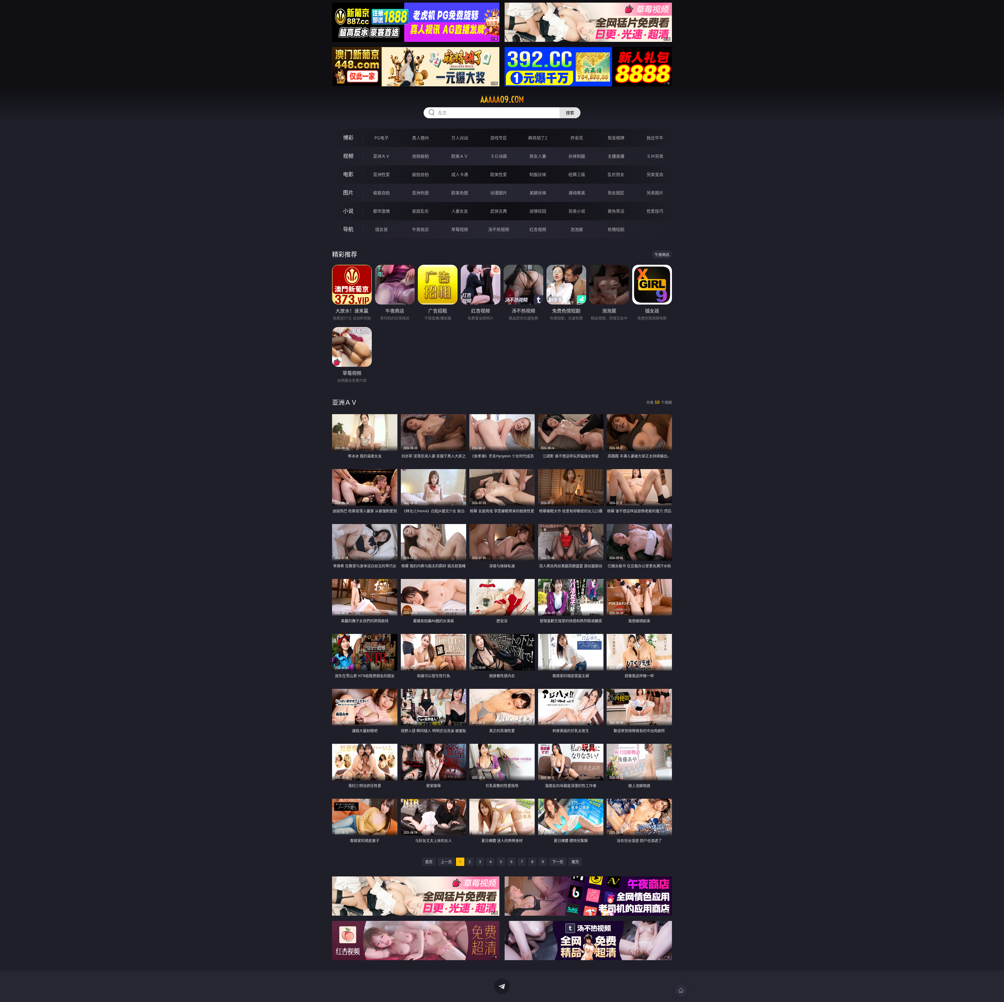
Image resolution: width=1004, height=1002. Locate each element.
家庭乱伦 (420, 211)
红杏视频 (537, 229)
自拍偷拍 (420, 156)
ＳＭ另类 (655, 156)
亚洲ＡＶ (381, 156)
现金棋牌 (616, 138)
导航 (348, 229)
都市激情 (381, 211)
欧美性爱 (498, 174)
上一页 (446, 861)
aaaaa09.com (502, 99)
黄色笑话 (616, 211)
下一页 (557, 861)
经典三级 (576, 174)
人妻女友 (459, 211)
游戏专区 (498, 138)
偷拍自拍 (420, 174)
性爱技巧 (655, 211)
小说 (348, 211)
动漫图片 (498, 193)
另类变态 (655, 174)
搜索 (570, 113)
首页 (428, 861)
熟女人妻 (537, 156)
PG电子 (381, 138)
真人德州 (420, 138)
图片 (348, 192)
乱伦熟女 (616, 174)
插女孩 (381, 229)
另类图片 (655, 193)
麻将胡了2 (537, 138)
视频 (348, 156)
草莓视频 (459, 229)
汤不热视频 (498, 229)
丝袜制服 (576, 156)
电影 (348, 174)
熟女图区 (616, 193)
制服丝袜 (537, 174)
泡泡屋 (577, 229)
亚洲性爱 (381, 174)
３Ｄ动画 (498, 156)
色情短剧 (616, 229)
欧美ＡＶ (459, 156)
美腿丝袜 (537, 193)
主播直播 (616, 156)
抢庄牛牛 (655, 138)
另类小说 (576, 211)
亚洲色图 (420, 193)
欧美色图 (459, 193)
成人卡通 (459, 174)
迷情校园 (537, 211)
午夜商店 (420, 229)
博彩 (348, 137)
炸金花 (577, 138)
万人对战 (459, 138)
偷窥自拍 (381, 193)
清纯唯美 (576, 193)
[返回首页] (681, 990)
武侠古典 (498, 211)
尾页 (575, 861)
